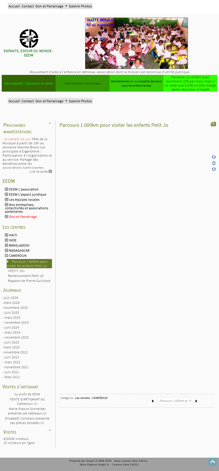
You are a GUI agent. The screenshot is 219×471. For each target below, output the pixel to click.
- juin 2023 (11, 342)
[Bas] (214, 169)
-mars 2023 (11, 347)
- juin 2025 (11, 312)
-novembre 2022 (15, 352)
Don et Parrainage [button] (50, 6)
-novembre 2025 (15, 307)
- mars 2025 (12, 317)
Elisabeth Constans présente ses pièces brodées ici (27, 420)
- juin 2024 (11, 327)
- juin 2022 (11, 357)
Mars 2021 (12, 377)
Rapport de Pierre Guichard (29, 280)
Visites (27, 431)
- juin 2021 (11, 372)
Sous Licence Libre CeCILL (131, 460)
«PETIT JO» (17, 271)
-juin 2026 (10, 297)
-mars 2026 (11, 302)
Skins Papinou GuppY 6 (95, 464)
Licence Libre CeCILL (125, 464)
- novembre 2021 (16, 367)
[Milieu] (214, 163)
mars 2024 (13, 332)
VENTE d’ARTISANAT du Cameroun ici (27, 401)
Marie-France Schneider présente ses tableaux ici (27, 411)
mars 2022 (13, 362)
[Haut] (214, 157)
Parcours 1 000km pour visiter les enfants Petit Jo (27, 263)
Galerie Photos (80, 6)
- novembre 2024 (16, 322)
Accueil (14, 6)
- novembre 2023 (16, 337)
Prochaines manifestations (27, 128)
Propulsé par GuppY (82, 460)
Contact (28, 6)
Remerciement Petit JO (26, 276)
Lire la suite (39, 171)
